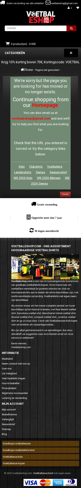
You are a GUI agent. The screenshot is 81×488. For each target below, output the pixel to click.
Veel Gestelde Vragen (13, 378)
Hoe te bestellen (11, 383)
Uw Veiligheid (9, 373)
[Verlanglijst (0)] (77, 7)
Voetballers (54, 166)
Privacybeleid (9, 388)
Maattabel (7, 358)
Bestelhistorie (9, 414)
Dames (40, 172)
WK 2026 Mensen (48, 178)
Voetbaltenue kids (13, 456)
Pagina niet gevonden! (47, 70)
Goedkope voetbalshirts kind (18, 450)
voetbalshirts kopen (37, 284)
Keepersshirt (58, 172)
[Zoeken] (71, 28)
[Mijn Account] (70, 7)
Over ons (6, 368)
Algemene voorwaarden (15, 393)
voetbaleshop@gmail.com (64, 3)
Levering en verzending (14, 398)
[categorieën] (71, 53)
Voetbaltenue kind (43, 473)
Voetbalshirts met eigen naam (60, 296)
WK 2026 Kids (23, 178)
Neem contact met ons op (16, 363)
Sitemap (6, 429)
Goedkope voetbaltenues (17, 443)
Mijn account (9, 409)
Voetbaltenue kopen (14, 463)
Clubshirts (36, 166)
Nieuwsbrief (8, 424)
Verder (65, 194)
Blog (4, 434)
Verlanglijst (8, 419)
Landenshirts (22, 172)
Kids (22, 166)
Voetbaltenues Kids (60, 320)
